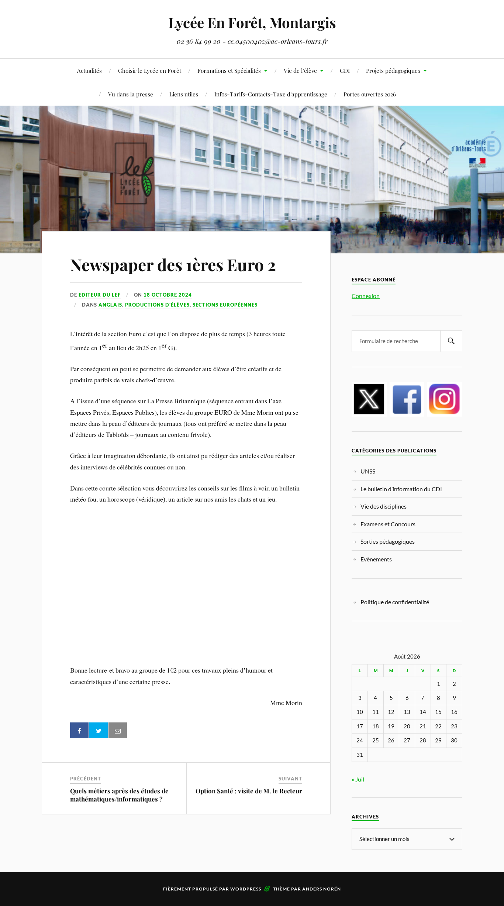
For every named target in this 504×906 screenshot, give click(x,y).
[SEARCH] (451, 341)
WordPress (245, 889)
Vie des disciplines (383, 506)
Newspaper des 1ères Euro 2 (173, 264)
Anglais (110, 305)
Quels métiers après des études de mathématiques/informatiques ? (119, 795)
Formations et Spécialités (229, 70)
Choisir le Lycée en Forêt (149, 70)
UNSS (367, 471)
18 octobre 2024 (168, 295)
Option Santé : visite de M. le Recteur (249, 791)
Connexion (366, 295)
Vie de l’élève (300, 70)
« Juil (358, 779)
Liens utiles (183, 94)
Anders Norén (321, 889)
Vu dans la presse (130, 94)
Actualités (89, 70)
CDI (345, 70)
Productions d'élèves (157, 305)
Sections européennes (225, 305)
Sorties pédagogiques (387, 541)
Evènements (376, 559)
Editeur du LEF (100, 295)
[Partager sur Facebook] (79, 730)
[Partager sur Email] (117, 730)
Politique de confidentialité (394, 601)
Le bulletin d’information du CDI (401, 488)
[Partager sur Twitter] (98, 730)
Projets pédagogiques (393, 70)
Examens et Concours (387, 523)
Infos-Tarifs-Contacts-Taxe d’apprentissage (270, 94)
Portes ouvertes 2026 (370, 94)
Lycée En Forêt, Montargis (252, 22)
